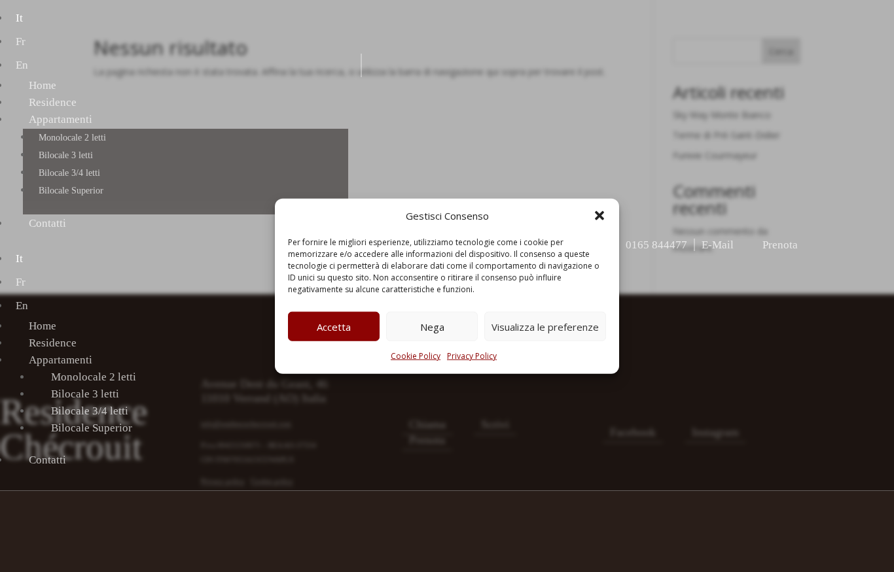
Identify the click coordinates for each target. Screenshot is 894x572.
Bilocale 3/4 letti (69, 173)
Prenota (780, 245)
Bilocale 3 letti (66, 155)
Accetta (334, 326)
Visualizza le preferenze (545, 326)
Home (42, 85)
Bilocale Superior (71, 190)
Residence (53, 102)
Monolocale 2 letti (72, 138)
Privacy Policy (472, 356)
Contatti (47, 223)
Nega (432, 326)
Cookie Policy (415, 356)
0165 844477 (656, 245)
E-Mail (718, 245)
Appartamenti (60, 119)
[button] (599, 215)
